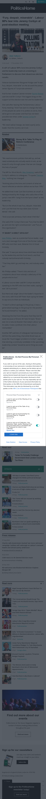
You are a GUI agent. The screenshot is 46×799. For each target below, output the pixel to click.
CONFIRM (14, 434)
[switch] (37, 400)
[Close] (42, 357)
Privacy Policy (35, 442)
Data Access (23, 442)
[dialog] (23, 399)
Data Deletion (11, 442)
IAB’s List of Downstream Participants (25, 388)
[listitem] (23, 395)
